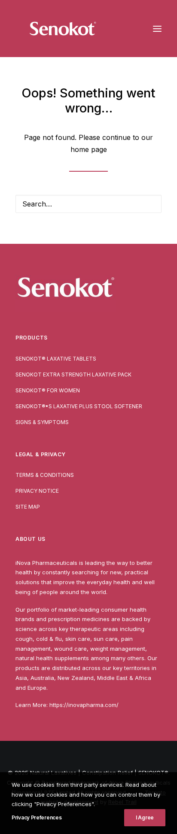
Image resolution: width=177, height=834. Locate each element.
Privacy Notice (37, 491)
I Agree (145, 817)
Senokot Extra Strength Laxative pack (73, 374)
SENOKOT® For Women (47, 390)
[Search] (88, 204)
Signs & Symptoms (42, 422)
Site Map (27, 506)
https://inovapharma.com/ (84, 704)
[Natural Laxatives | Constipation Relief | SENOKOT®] (62, 28)
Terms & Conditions (44, 475)
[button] (157, 28)
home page (88, 149)
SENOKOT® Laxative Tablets (55, 358)
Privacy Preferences (36, 817)
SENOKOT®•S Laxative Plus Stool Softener (78, 406)
